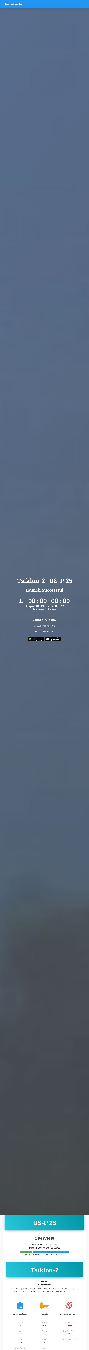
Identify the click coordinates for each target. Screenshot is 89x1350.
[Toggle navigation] (81, 4)
